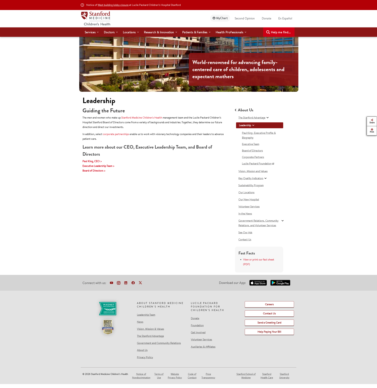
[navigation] (188, 32)
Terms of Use (158, 375)
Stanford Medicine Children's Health (141, 117)
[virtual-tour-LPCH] (111, 283)
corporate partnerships (116, 134)
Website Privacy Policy (175, 375)
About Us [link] (142, 350)
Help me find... (281, 32)
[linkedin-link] (126, 283)
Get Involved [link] (198, 332)
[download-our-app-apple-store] (258, 283)
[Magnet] (107, 308)
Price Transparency (208, 375)
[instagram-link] (118, 283)
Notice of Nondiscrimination (141, 375)
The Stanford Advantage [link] (150, 336)
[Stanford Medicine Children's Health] (95, 18)
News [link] (140, 322)
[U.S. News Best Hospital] (107, 327)
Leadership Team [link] (146, 315)
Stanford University (284, 375)
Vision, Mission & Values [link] (150, 329)
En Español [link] (285, 18)
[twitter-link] (140, 283)
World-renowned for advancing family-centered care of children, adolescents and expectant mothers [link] (238, 69)
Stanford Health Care (267, 375)
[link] (286, 18)
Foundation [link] (197, 325)
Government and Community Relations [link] (159, 343)
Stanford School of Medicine (246, 375)
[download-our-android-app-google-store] (280, 283)
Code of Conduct (192, 375)
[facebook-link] (133, 283)
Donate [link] (266, 18)
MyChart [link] (222, 18)
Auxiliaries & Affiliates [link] (203, 347)
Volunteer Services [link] (201, 339)
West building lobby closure (113, 5)
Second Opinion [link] (245, 18)
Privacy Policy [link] (145, 357)
